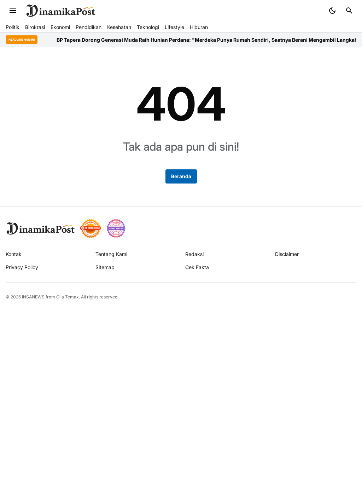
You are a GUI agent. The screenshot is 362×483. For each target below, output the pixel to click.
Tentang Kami (111, 254)
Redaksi (194, 254)
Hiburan (199, 27)
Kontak (14, 254)
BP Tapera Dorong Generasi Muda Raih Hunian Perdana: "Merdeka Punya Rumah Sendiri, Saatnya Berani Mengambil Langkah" (200, 40)
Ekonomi (60, 27)
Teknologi (148, 27)
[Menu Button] (13, 11)
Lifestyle (174, 27)
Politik (12, 27)
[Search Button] (349, 11)
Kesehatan (119, 27)
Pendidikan (88, 27)
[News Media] (116, 228)
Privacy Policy (22, 267)
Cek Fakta (197, 267)
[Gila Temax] (41, 228)
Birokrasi (35, 27)
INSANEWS (33, 296)
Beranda (181, 176)
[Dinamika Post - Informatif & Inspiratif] (60, 11)
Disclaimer (287, 254)
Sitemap (105, 267)
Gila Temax (67, 296)
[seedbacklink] (90, 228)
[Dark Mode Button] (332, 11)
